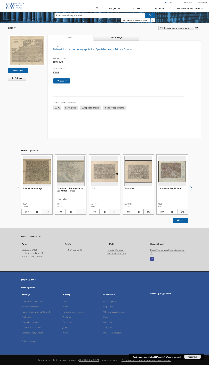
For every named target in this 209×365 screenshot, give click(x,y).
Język (65, 327)
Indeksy (159, 8)
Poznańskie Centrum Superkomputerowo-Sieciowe (146, 360)
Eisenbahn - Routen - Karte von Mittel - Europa (70, 189)
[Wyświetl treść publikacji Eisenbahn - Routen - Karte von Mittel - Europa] (71, 212)
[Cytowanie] (197, 28)
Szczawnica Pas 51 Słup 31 (171, 188)
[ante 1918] (58, 61)
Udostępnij (203, 2)
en (171, 2)
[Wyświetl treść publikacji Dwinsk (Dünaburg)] (37, 212)
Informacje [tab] (116, 37)
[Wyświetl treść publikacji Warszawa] (138, 212)
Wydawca (67, 317)
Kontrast (188, 2)
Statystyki (107, 327)
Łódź (93, 188)
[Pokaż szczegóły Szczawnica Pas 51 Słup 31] (182, 212)
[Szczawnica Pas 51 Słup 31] (172, 171)
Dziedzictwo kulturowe (32, 301)
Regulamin (108, 306)
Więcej (180, 220)
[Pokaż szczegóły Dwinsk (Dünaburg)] (47, 212)
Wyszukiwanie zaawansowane (135, 20)
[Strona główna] (96, 8)
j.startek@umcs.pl (115, 250)
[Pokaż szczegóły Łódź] (114, 212)
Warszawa (129, 188)
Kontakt (106, 317)
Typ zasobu (68, 322)
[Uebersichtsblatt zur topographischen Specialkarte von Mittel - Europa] (27, 50)
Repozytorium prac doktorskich (36, 311)
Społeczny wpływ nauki (32, 332)
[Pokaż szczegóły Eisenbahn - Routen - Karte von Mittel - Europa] (81, 212)
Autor (65, 306)
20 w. (57, 107)
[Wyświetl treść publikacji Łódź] (105, 212)
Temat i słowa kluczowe (73, 311)
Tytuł (65, 301)
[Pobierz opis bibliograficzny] (27, 212)
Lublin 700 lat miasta (31, 327)
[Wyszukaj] (150, 15)
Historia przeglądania (190, 8)
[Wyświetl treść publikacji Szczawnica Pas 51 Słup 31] (172, 212)
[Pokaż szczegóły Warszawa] (148, 212)
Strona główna (28, 287)
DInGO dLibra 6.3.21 (89, 360)
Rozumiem (193, 356)
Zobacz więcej (28, 341)
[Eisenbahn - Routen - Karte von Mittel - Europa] (70, 171)
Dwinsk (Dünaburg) (32, 188)
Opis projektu (109, 301)
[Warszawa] (138, 171)
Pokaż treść (17, 70)
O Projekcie (113, 8)
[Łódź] (104, 171)
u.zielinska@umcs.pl (116, 253)
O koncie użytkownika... (114, 311)
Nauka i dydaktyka (30, 306)
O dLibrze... (108, 322)
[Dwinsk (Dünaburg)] (37, 171)
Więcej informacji (173, 357)
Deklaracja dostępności (114, 332)
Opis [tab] (70, 37)
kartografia (70, 107)
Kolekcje (138, 8)
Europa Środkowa (90, 107)
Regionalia (27, 317)
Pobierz (18, 78)
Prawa (65, 332)
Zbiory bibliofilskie (30, 322)
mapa (56, 72)
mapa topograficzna (114, 107)
